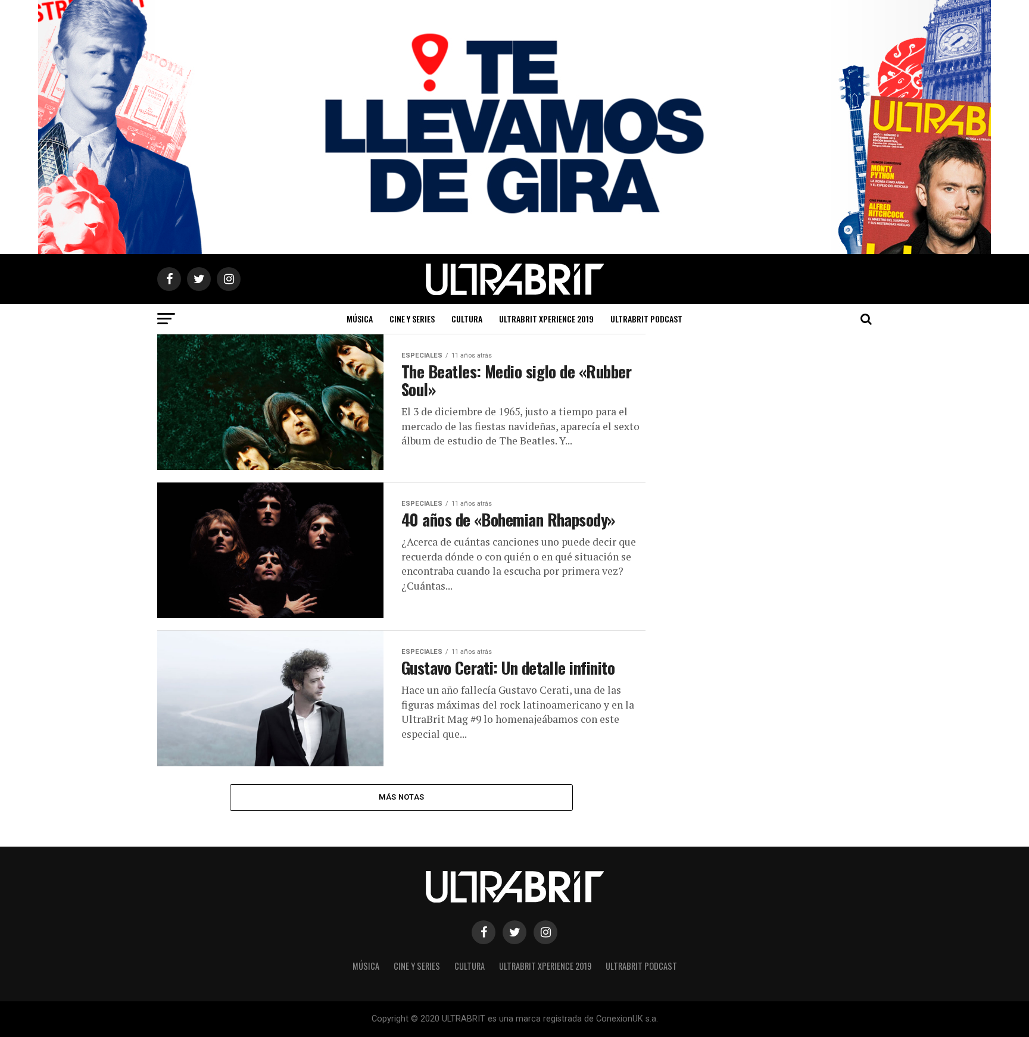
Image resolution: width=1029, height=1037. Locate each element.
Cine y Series (412, 318)
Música (360, 318)
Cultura (466, 318)
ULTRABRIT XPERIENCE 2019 (546, 318)
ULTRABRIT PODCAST (646, 318)
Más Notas (401, 796)
